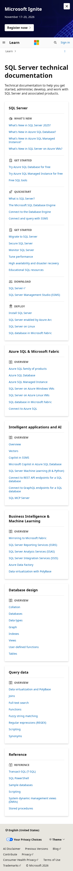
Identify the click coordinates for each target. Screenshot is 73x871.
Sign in (65, 42)
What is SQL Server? (22, 198)
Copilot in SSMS (19, 457)
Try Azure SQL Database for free (29, 167)
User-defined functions (24, 647)
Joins (12, 696)
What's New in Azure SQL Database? (32, 132)
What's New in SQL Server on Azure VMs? (35, 148)
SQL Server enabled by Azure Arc (30, 320)
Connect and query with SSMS (28, 218)
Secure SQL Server (21, 243)
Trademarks (10, 865)
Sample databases (21, 785)
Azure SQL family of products (28, 369)
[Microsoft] (36, 42)
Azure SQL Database (22, 375)
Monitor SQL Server (21, 250)
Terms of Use (51, 860)
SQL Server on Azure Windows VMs (31, 388)
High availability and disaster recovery (34, 263)
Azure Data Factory (21, 565)
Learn (9, 51)
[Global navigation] (4, 42)
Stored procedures (21, 808)
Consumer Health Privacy (19, 860)
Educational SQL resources (26, 270)
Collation (14, 607)
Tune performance (21, 256)
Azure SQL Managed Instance (28, 382)
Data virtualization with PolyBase (30, 571)
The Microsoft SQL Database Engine (32, 205)
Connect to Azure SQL (23, 408)
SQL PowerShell (19, 778)
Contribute (10, 854)
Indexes (14, 634)
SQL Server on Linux (22, 326)
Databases (15, 613)
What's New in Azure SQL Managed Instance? (32, 140)
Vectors (13, 451)
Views (12, 640)
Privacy (26, 854)
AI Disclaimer (11, 849)
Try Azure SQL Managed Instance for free (36, 173)
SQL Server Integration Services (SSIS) (33, 558)
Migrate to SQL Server (23, 236)
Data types (16, 620)
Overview (15, 444)
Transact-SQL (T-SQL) (22, 771)
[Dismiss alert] (67, 6)
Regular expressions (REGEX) (27, 722)
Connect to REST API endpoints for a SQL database (35, 479)
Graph (13, 627)
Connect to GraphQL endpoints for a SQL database (35, 489)
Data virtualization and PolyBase (30, 689)
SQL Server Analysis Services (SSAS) (32, 551)
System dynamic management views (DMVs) (32, 800)
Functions (15, 709)
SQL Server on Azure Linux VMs (29, 395)
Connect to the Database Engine (30, 212)
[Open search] (55, 42)
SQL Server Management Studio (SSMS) (34, 295)
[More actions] (65, 51)
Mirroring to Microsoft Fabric (28, 538)
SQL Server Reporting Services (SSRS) (33, 545)
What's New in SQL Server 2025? (30, 125)
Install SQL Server (20, 313)
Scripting (15, 729)
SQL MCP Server (19, 498)
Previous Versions (36, 849)
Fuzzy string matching (23, 716)
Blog (56, 849)
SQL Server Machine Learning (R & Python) (36, 471)
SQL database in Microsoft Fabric (30, 333)
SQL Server (16, 288)
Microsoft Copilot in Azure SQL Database (35, 464)
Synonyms (15, 736)
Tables (13, 653)
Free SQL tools (18, 180)
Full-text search (19, 703)
